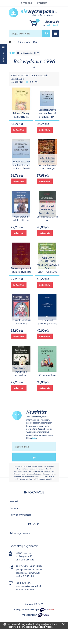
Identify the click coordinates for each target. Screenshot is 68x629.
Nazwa (25, 75)
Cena (34, 75)
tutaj (34, 438)
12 (27, 82)
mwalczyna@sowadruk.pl (28, 586)
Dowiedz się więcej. (42, 626)
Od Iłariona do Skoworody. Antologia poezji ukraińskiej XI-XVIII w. (47, 212)
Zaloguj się (52, 21)
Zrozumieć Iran (47, 375)
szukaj (46, 33)
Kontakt (42, 3)
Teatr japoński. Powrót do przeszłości (21, 372)
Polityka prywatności (20, 514)
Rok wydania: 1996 (29, 53)
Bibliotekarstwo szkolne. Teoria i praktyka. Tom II (21, 165)
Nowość (43, 75)
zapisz (34, 457)
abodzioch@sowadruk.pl (28, 572)
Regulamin (27, 3)
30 (31, 82)
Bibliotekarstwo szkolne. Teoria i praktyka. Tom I (47, 113)
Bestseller (17, 78)
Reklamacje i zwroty (20, 533)
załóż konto (53, 25)
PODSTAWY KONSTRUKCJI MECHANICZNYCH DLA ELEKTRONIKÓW (48, 264)
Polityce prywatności (43, 479)
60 (36, 82)
